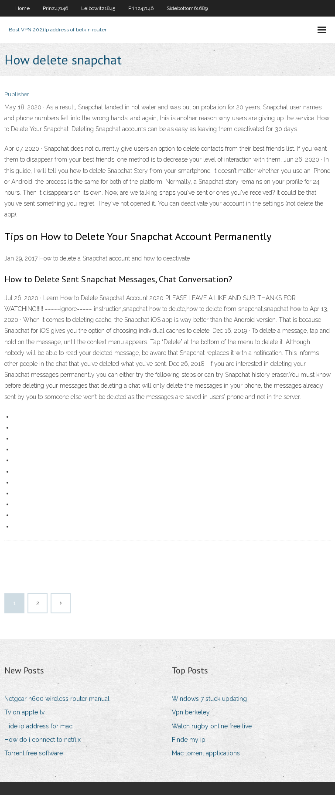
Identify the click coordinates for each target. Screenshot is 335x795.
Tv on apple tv (24, 712)
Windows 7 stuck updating (209, 698)
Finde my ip (188, 739)
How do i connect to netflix (42, 739)
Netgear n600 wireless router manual (56, 698)
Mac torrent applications (206, 753)
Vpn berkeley (191, 712)
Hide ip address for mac (38, 726)
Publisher (16, 94)
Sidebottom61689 (187, 8)
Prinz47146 (55, 8)
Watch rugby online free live (212, 726)
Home (22, 8)
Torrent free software (33, 753)
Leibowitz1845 (98, 8)
